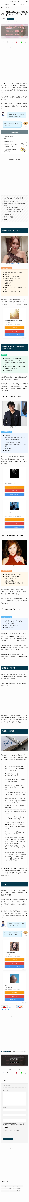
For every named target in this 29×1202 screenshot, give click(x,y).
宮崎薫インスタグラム (17, 263)
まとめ (5, 219)
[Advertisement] (14, 62)
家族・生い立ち (10, 18)
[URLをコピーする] (26, 42)
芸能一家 (19, 1188)
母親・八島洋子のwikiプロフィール (14, 209)
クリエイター (4, 1186)
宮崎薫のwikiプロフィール (11, 201)
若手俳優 (12, 1190)
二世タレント (14, 1051)
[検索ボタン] (27, 2)
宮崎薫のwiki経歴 (8, 217)
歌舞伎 (10, 1188)
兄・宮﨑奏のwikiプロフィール (13, 211)
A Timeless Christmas (10, 952)
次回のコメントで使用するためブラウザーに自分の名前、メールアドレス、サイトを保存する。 (15, 1124)
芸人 (14, 1188)
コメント (5, 1090)
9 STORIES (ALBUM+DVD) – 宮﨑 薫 (13, 320)
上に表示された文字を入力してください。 (12, 1130)
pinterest (17, 427)
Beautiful (7, 985)
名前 (4, 1107)
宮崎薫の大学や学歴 (9, 214)
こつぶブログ (14, 2)
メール (5, 1113)
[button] (3, 42)
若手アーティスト (22, 1051)
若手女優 (18, 1190)
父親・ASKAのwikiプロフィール (14, 207)
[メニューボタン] (2, 2)
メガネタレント (19, 1186)
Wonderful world (9, 480)
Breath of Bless (8, 512)
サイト (4, 1118)
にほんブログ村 (12, 1007)
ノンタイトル (11, 1186)
